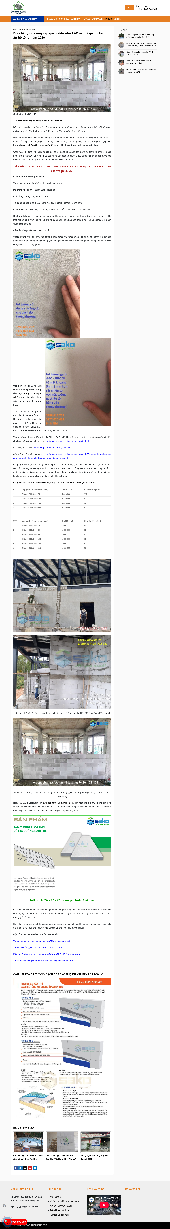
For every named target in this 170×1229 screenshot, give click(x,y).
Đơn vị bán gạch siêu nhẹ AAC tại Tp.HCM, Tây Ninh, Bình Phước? (141, 44)
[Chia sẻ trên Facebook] (16, 1168)
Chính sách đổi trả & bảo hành (64, 1201)
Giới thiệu (64, 19)
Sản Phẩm (75, 19)
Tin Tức (108, 19)
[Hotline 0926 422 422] (140, 9)
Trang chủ (52, 19)
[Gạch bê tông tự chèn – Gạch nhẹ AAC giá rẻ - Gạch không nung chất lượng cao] (24, 8)
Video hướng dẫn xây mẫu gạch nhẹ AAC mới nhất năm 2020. (42, 941)
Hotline (147, 6)
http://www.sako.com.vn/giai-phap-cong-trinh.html (68, 441)
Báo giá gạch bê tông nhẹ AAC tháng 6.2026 (139, 53)
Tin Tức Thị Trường (27, 29)
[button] (27, 19)
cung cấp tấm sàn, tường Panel (58, 803)
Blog (15, 29)
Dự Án (87, 19)
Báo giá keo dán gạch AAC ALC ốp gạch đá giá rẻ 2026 (141, 62)
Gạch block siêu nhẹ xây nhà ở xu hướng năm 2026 (141, 70)
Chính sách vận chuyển (61, 1206)
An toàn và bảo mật (59, 1215)
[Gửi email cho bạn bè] (25, 1168)
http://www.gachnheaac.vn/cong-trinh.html (52, 447)
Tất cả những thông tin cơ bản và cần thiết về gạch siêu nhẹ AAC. (44, 961)
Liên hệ (117, 19)
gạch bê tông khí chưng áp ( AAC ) (38, 145)
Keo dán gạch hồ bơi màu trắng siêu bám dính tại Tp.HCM (140, 35)
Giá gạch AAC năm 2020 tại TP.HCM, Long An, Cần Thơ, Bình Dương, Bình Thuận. (54, 483)
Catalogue (97, 19)
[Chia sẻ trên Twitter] (20, 1168)
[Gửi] (129, 7)
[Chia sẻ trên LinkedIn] (35, 1168)
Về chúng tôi (56, 1197)
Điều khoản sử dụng (59, 1210)
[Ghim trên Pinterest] (30, 1168)
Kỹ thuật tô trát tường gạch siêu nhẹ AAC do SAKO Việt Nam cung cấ (45, 954)
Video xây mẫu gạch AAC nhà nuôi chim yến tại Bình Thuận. (41, 947)
